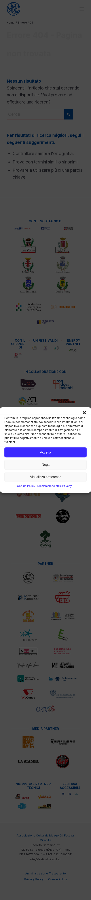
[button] (84, 412)
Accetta (45, 452)
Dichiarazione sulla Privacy (54, 486)
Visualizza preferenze (45, 477)
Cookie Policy (26, 486)
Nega (45, 464)
